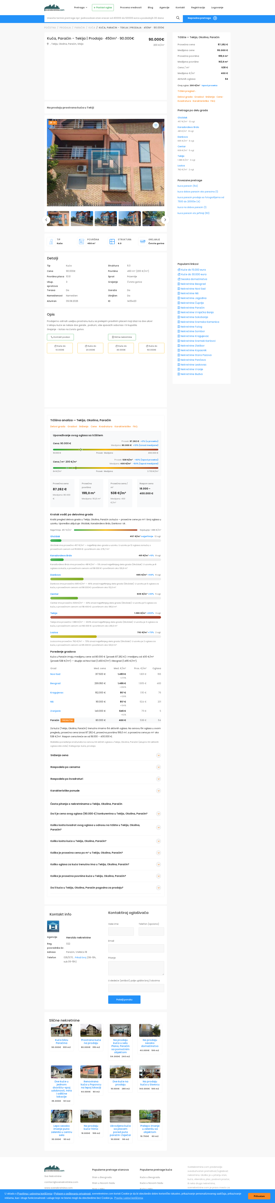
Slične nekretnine (123, 337)
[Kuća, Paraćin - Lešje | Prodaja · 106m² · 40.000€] (149, 1030)
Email (111, 940)
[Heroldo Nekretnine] (53, 927)
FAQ (135, 426)
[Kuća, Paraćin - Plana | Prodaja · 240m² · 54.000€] (120, 1030)
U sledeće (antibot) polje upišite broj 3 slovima (134, 980)
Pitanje (112, 957)
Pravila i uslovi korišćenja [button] (128, 1198)
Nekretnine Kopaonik (193, 350)
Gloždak (55, 536)
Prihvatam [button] (259, 1196)
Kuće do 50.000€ (152, 347)
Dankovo (55, 574)
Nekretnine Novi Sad (192, 289)
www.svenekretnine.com (58, 1187)
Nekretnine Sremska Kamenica (199, 322)
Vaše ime (113, 924)
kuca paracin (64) (188, 185)
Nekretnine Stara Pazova (196, 355)
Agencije (164, 7)
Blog (150, 7)
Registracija (198, 7)
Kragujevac (56, 692)
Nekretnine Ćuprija (192, 303)
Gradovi (72, 426)
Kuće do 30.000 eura (193, 274)
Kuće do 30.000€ (121, 347)
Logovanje (217, 7)
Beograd (55, 683)
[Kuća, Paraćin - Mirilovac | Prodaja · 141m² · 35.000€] (61, 1071)
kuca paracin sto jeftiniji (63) (194, 213)
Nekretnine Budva (191, 374)
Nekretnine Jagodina (193, 298)
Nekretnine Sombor (192, 331)
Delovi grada (57, 426)
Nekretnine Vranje (191, 369)
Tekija (53, 613)
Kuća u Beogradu (150, 1177)
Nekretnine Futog (191, 327)
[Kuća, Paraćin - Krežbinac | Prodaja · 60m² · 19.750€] (149, 1116)
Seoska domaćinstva (193, 279)
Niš (51, 701)
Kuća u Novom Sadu (151, 1183)
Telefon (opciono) (149, 924)
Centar (54, 594)
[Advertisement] (105, 75)
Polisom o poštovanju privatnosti (72, 1193)
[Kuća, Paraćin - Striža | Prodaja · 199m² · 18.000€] (91, 1116)
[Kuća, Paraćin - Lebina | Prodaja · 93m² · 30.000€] (61, 1116)
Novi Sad (55, 674)
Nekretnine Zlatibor (192, 345)
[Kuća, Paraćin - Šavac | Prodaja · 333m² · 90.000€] (61, 1030)
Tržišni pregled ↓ (187, 91)
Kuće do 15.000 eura (193, 270)
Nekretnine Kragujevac (194, 336)
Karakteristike (123, 426)
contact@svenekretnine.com (61, 1182)
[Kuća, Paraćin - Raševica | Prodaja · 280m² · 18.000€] (120, 1071)
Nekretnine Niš (189, 293)
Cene (94, 426)
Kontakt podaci (61, 337)
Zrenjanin (55, 711)
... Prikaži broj (79, 957)
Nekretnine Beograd (193, 284)
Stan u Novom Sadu (103, 1183)
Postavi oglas (104, 7)
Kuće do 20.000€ (91, 347)
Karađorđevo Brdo (61, 555)
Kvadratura (105, 426)
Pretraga (79, 7)
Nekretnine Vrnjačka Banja (197, 312)
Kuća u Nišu (146, 1189)
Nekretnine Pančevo (193, 360)
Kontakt (180, 7)
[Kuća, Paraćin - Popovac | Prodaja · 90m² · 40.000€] (91, 1071)
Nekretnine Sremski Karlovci (197, 341)
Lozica (54, 632)
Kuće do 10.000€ (61, 347)
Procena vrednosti (130, 7)
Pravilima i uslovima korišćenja (34, 1193)
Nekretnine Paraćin (192, 308)
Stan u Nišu (98, 1189)
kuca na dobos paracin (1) (192, 207)
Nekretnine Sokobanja (194, 317)
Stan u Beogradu (102, 1177)
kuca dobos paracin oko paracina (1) (198, 191)
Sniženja (83, 426)
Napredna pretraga (199, 18)
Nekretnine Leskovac (193, 364)
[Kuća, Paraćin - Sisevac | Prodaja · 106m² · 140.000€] (149, 1071)
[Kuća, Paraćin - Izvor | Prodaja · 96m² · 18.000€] (120, 1116)
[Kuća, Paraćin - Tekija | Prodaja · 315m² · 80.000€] (91, 1030)
